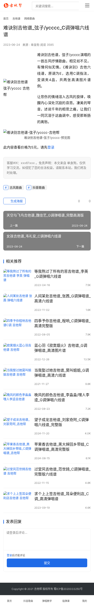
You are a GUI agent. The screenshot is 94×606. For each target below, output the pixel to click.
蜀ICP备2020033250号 (68, 589)
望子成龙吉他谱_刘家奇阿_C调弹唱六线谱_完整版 (61, 422)
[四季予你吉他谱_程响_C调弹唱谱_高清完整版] (17, 327)
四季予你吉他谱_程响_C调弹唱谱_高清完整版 (62, 323)
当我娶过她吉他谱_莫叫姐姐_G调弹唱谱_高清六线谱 (61, 372)
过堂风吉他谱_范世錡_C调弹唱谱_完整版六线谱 (62, 471)
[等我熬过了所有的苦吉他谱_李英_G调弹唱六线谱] (17, 278)
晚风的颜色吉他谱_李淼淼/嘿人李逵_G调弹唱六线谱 (61, 397)
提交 (47, 563)
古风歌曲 (16, 187)
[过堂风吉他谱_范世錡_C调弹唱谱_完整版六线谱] (17, 476)
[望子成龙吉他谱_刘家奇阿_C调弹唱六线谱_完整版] (17, 426)
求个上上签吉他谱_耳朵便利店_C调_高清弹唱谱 (61, 496)
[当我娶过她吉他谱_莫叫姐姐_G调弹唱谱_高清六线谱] (17, 377)
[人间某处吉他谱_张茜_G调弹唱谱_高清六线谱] (17, 303)
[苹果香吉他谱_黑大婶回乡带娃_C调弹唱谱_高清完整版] (17, 451)
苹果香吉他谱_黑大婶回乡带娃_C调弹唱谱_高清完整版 (61, 447)
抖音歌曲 (39, 187)
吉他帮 (38, 589)
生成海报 (16, 201)
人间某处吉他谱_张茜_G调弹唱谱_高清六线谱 (62, 298)
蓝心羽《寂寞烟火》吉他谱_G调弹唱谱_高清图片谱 (60, 348)
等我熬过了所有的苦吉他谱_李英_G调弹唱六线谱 (61, 274)
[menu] (87, 5)
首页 (6, 18)
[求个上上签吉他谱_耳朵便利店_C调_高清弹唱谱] (17, 500)
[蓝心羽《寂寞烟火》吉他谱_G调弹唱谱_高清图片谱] (17, 352)
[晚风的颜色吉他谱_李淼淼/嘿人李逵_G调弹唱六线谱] (17, 402)
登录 (50, 147)
